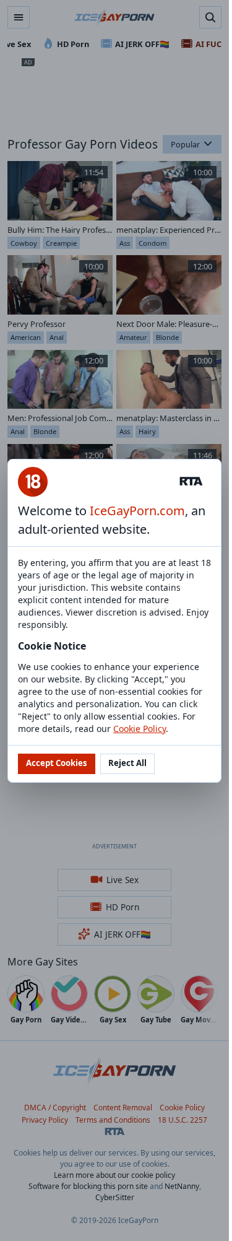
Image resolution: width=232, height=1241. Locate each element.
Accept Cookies (56, 763)
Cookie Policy (139, 728)
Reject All (127, 763)
